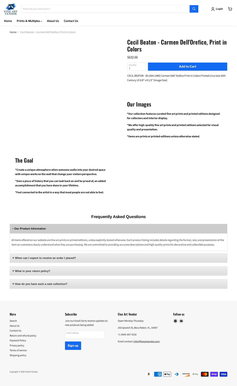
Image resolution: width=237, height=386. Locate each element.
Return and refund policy (23, 335)
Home (8, 21)
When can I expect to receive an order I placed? (45, 258)
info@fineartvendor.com (146, 341)
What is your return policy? (32, 271)
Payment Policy (18, 340)
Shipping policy (18, 355)
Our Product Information (30, 228)
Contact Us (71, 21)
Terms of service (18, 350)
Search (13, 320)
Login (219, 8)
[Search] (194, 9)
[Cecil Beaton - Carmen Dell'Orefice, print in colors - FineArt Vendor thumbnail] (14, 48)
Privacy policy (17, 345)
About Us (53, 21)
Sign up (73, 345)
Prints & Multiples (29, 21)
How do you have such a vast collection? (41, 284)
